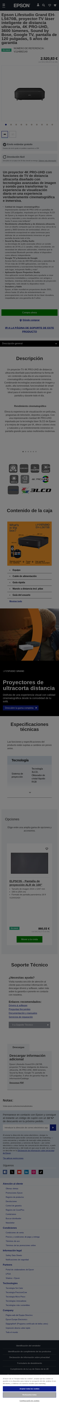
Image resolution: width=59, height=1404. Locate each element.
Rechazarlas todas (29, 1395)
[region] (29, 1389)
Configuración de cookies (30, 1401)
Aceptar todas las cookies (30, 1389)
